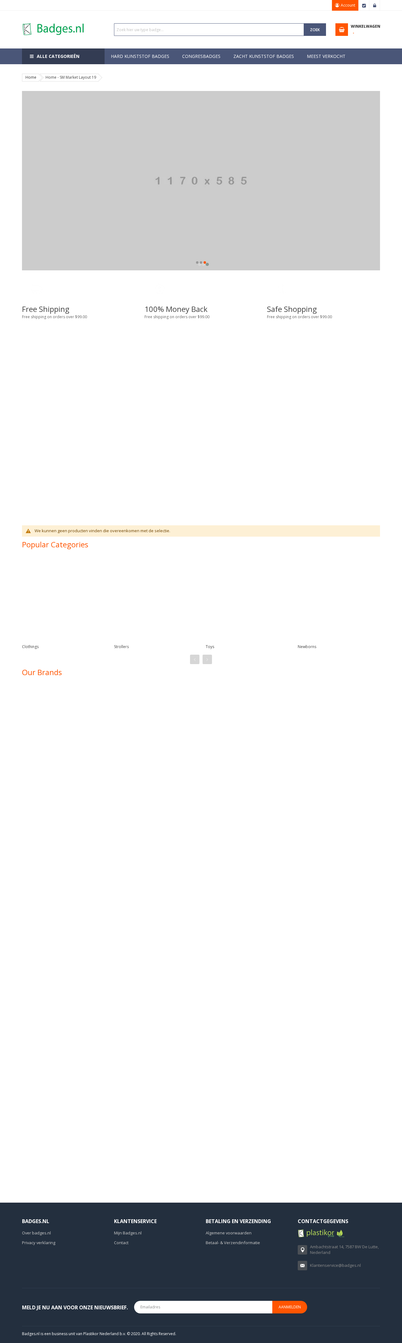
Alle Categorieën (58, 56)
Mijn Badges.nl (128, 1233)
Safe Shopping (292, 309)
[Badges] (53, 22)
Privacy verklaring (38, 1242)
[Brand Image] (56, 702)
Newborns (307, 646)
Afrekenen (364, 5)
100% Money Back (176, 309)
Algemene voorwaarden (229, 1233)
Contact (121, 1242)
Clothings (30, 646)
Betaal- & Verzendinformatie (233, 1242)
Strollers (121, 646)
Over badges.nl (36, 1233)
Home (30, 77)
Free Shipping (45, 309)
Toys (210, 646)
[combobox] (209, 29)
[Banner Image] (109, 424)
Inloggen (374, 5)
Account (348, 5)
